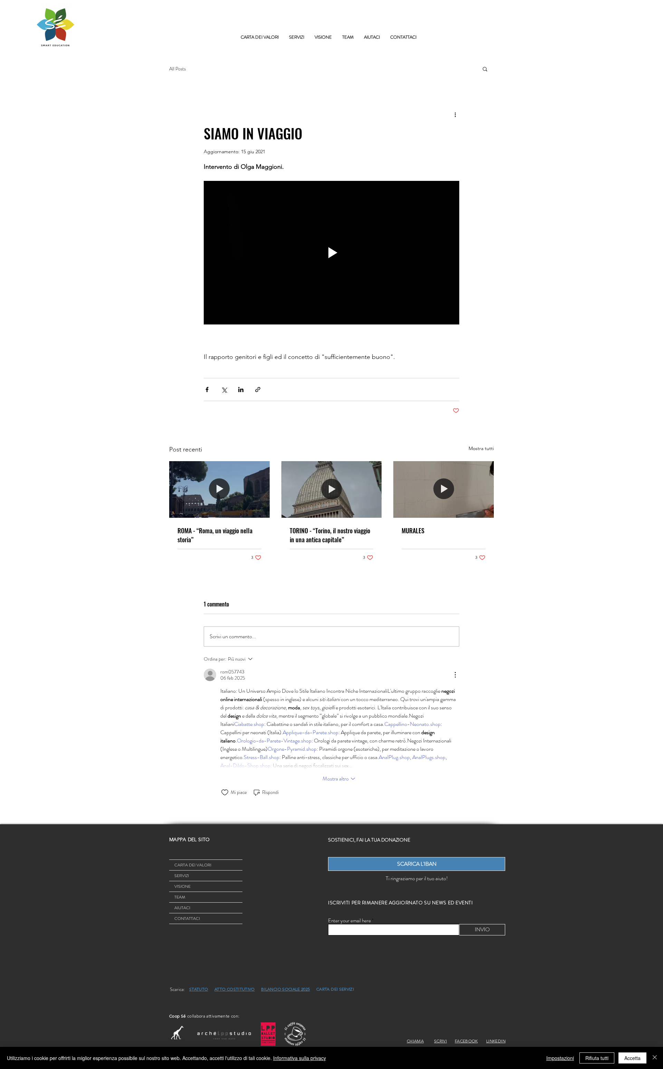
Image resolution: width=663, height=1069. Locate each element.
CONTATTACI (187, 918)
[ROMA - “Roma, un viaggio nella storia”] (219, 489)
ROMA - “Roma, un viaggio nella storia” (214, 535)
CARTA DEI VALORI (192, 865)
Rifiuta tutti (596, 1058)
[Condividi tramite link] (257, 389)
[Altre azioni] (455, 114)
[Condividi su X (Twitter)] (224, 389)
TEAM (179, 897)
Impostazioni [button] (560, 1058)
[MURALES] (443, 489)
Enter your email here (349, 920)
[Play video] (331, 252)
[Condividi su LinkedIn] (241, 389)
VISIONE (182, 886)
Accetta (632, 1058)
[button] (296, 37)
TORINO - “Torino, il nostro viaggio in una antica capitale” (330, 535)
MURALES (413, 530)
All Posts (177, 69)
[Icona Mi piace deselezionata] (224, 792)
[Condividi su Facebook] (207, 389)
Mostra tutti (481, 448)
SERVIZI (181, 876)
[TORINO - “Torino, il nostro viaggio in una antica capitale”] (331, 489)
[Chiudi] (655, 1057)
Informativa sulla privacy (299, 1058)
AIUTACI (182, 908)
